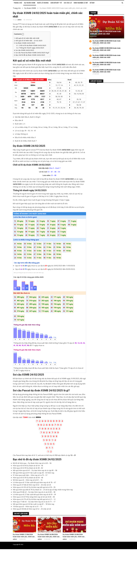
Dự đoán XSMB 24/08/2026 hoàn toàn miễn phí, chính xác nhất (106, 56)
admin (19, 20)
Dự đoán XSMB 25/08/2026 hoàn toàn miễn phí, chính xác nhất (74, 536)
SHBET (2, 555)
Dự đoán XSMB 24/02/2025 (24, 43)
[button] (23, 34)
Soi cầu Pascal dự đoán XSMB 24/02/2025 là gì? (31, 53)
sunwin (12, 565)
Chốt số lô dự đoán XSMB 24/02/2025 (31, 45)
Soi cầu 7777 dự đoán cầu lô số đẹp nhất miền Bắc (109, 544)
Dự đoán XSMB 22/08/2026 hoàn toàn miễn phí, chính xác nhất (106, 71)
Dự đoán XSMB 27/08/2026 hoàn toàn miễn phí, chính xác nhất (24, 536)
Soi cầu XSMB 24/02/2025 (24, 50)
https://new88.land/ (93, 555)
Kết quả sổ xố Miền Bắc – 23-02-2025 (28, 41)
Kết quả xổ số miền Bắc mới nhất (26, 38)
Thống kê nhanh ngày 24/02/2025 (30, 48)
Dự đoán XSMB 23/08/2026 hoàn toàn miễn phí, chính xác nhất (106, 64)
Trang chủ (17, 8)
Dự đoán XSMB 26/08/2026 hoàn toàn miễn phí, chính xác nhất (49, 536)
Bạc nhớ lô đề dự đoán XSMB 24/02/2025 (29, 55)
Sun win (3, 562)
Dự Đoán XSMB (30, 8)
